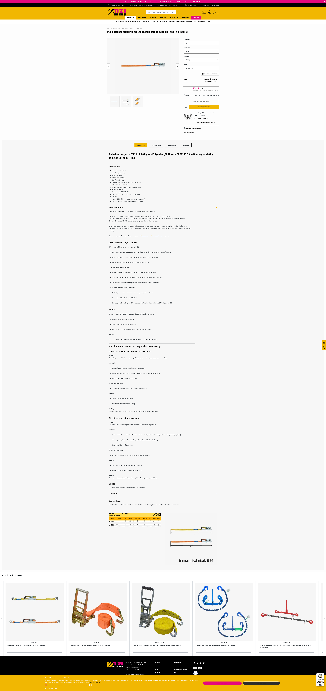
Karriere (157, 666)
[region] (144, 72)
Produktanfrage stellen (201, 101)
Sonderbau (142, 17)
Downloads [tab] (186, 145)
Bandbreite (187, 48)
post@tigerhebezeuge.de (211, 5)
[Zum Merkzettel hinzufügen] (186, 107)
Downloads (177, 663)
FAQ (175, 666)
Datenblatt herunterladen (193, 129)
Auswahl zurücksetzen (210, 74)
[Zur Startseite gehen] (116, 12)
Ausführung (187, 39)
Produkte (130, 17)
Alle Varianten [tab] (172, 145)
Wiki (156, 669)
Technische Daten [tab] (156, 145)
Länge (185, 64)
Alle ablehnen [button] (261, 683)
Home (108, 28)
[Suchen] (178, 12)
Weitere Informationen (94, 682)
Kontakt (157, 672)
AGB (175, 672)
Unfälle (196, 17)
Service (163, 17)
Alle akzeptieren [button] (222, 683)
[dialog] (163, 683)
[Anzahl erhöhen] (190, 89)
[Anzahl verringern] (184, 89)
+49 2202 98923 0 (192, 5)
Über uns (157, 663)
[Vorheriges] (108, 66)
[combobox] (161, 12)
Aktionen (153, 17)
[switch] (320, 685)
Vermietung (174, 17)
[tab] (140, 145)
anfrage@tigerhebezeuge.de (206, 122)
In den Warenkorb (204, 107)
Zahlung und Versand (180, 669)
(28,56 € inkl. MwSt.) (205, 90)
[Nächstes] (177, 66)
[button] (121, 688)
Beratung (185, 17)
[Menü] (323, 674)
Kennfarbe (186, 56)
